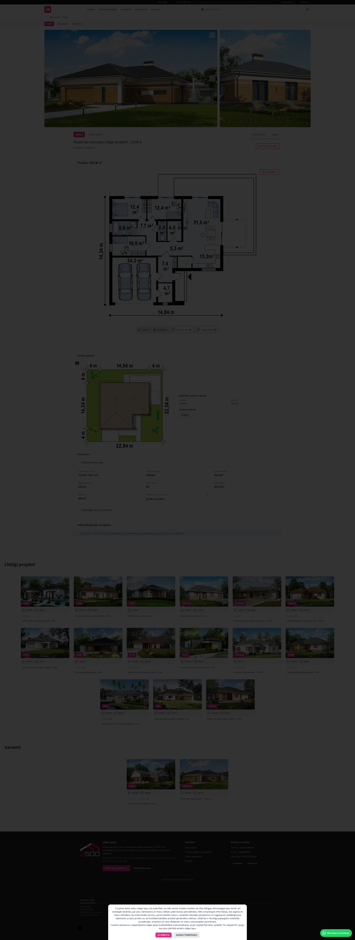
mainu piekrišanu (186, 935)
